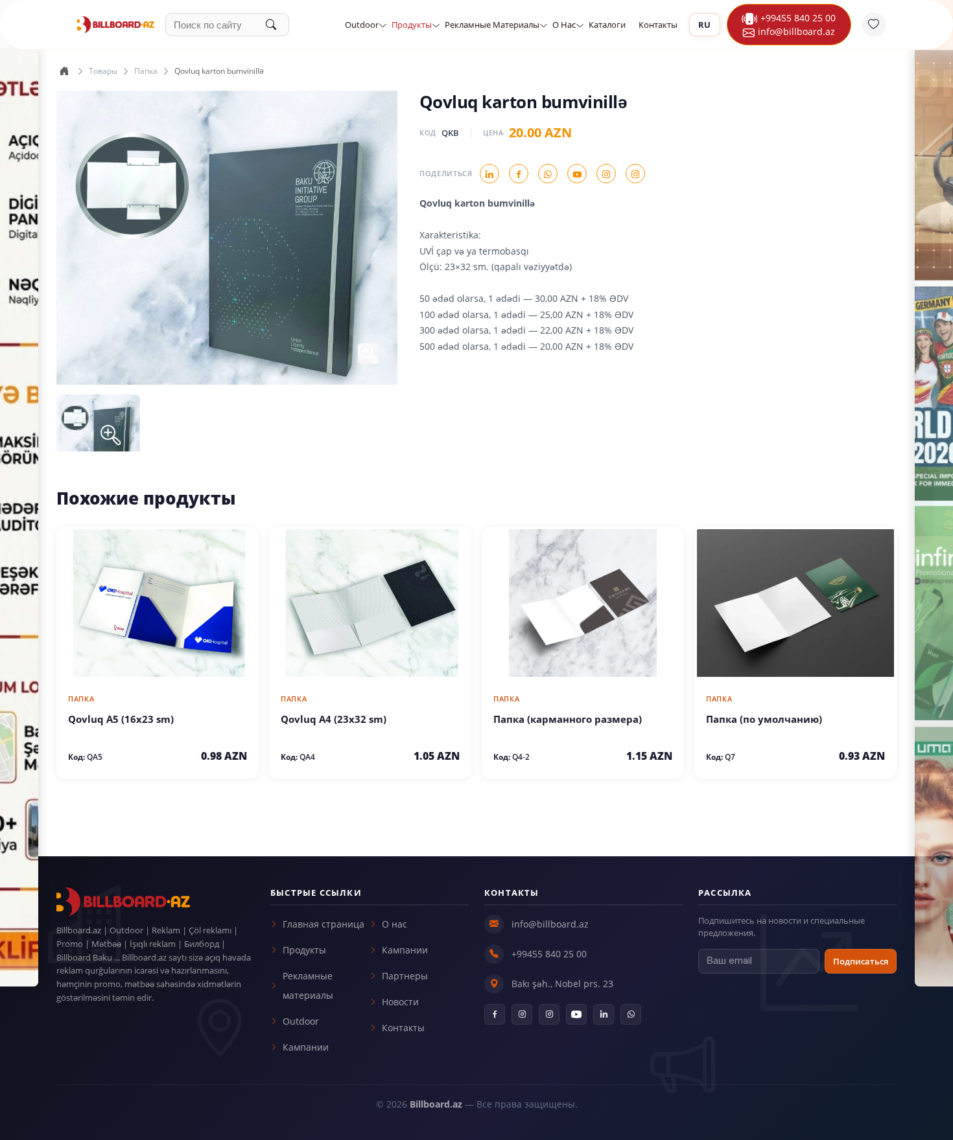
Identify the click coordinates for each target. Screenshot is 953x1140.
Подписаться (860, 961)
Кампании (306, 1047)
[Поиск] (277, 24)
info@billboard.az (550, 924)
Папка (146, 70)
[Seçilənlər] (874, 24)
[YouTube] (576, 1014)
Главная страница (323, 924)
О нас (564, 24)
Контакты (658, 24)
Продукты (412, 24)
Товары (103, 70)
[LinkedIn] (603, 1014)
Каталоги (607, 24)
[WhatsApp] (630, 1014)
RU (704, 24)
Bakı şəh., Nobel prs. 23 (562, 983)
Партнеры (405, 976)
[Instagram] (522, 1014)
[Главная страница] (64, 71)
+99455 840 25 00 (798, 18)
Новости (400, 1002)
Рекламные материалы (492, 24)
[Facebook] (494, 1014)
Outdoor (362, 24)
